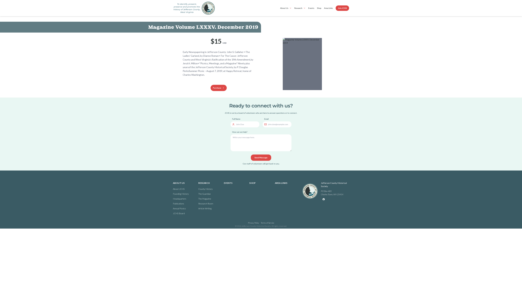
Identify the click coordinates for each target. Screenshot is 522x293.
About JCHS (179, 189)
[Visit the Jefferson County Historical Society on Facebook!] (323, 199)
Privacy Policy (253, 223)
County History (205, 189)
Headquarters (179, 198)
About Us (284, 8)
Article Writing (205, 208)
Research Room (205, 203)
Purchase (217, 88)
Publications (178, 203)
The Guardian (204, 193)
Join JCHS (342, 8)
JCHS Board (179, 213)
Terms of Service (267, 223)
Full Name (236, 119)
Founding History (181, 193)
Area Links (328, 8)
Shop (319, 8)
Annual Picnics (179, 208)
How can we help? (239, 132)
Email (266, 119)
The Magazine (204, 198)
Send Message (260, 157)
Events (311, 8)
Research (298, 8)
